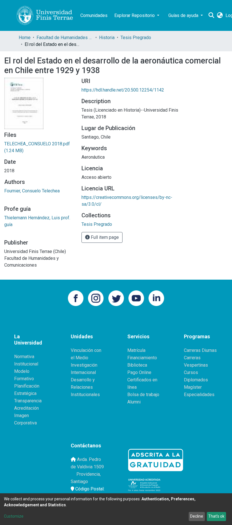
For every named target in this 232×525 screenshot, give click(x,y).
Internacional (83, 372)
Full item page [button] (104, 237)
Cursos (191, 372)
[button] (219, 15)
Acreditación (26, 408)
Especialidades (199, 394)
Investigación (84, 365)
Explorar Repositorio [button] (135, 15)
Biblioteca (137, 365)
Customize (13, 516)
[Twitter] (116, 297)
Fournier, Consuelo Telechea (32, 191)
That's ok (216, 516)
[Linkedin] (156, 297)
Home (25, 37)
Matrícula (136, 350)
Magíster (193, 387)
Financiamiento (142, 357)
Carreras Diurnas (200, 350)
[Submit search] (211, 15)
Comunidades (94, 15)
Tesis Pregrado (136, 37)
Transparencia (28, 400)
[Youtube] (136, 297)
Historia (107, 37)
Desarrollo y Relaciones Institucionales (85, 387)
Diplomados (196, 379)
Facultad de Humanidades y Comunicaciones (64, 37)
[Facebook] (75, 297)
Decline (196, 516)
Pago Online (139, 372)
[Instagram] (96, 297)
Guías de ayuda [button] (183, 15)
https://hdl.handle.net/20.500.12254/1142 (122, 90)
